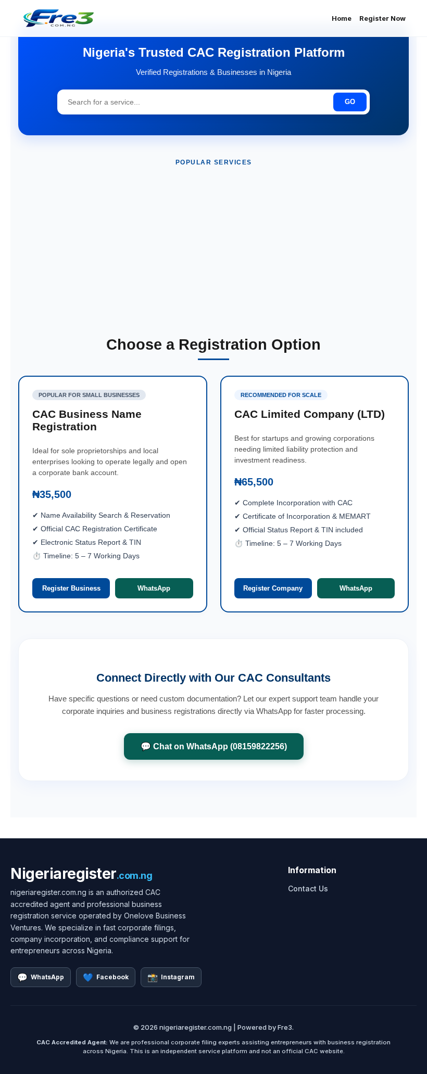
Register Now (382, 18)
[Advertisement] (213, 251)
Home (341, 18)
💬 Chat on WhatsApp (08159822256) (214, 746)
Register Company (273, 588)
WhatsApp (153, 588)
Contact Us (308, 888)
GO (350, 102)
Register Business (71, 588)
